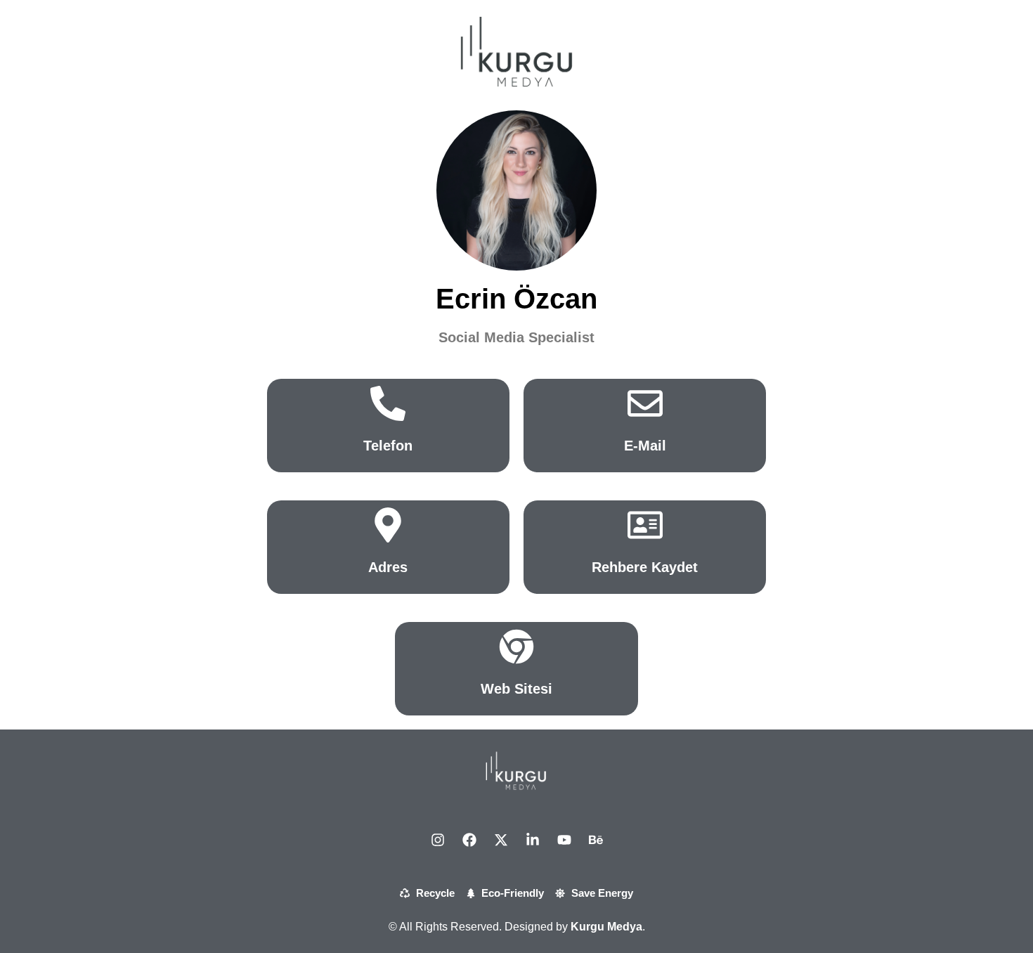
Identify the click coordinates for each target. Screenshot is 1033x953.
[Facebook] (469, 840)
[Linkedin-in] (533, 840)
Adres (388, 567)
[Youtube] (564, 840)
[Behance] (596, 840)
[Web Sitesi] (516, 646)
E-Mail (645, 445)
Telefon (387, 445)
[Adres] (387, 525)
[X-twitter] (501, 840)
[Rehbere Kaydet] (645, 525)
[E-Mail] (645, 403)
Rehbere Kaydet (645, 567)
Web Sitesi (516, 688)
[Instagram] (438, 840)
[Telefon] (387, 403)
